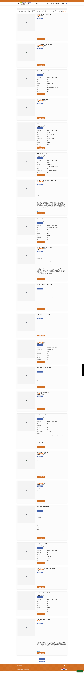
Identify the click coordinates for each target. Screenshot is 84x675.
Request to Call (41, 38)
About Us (41, 3)
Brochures (57, 3)
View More (64, 11)
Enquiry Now (42, 661)
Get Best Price (40, 18)
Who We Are (52, 3)
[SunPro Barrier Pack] (24, 3)
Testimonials (54, 666)
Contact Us (62, 3)
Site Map (63, 666)
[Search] (66, 3)
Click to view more (39, 36)
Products (46, 3)
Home (37, 3)
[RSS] (66, 666)
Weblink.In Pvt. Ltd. (26, 669)
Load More (42, 659)
